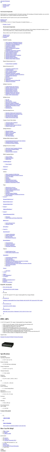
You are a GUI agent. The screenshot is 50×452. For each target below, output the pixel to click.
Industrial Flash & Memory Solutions (13, 55)
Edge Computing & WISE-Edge (12, 174)
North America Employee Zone (12, 252)
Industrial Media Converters (11, 90)
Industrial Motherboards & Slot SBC (13, 104)
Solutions (5, 169)
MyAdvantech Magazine (11, 237)
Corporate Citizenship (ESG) (10, 440)
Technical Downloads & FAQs (8, 214)
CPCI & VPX (9, 100)
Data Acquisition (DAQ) (11, 72)
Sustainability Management (11, 257)
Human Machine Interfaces (11, 75)
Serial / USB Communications (12, 94)
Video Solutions (9, 195)
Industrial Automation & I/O (9, 279)
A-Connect (5, 276)
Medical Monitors (9, 134)
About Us (5, 229)
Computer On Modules (10, 45)
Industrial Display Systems (11, 54)
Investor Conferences (10, 245)
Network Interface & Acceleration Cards (14, 114)
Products (5, 37)
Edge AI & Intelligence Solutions (12, 48)
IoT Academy (5, 226)
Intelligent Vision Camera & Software (13, 125)
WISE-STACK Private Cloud (12, 117)
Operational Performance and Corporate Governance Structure (18, 263)
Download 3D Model (9, 336)
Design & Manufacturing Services (13, 189)
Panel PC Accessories (7, 282)
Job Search (8, 270)
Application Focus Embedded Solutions (14, 43)
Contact (4, 271)
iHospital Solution (9, 131)
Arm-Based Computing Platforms (13, 44)
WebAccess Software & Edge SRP (13, 80)
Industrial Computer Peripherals (12, 103)
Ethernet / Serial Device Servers (12, 87)
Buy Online (6, 431)
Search (4, 6)
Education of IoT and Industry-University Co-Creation (17, 261)
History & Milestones (10, 235)
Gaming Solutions (9, 190)
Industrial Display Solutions (11, 193)
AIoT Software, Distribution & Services (14, 42)
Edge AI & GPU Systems (11, 102)
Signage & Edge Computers (11, 151)
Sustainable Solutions (10, 259)
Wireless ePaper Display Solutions (13, 58)
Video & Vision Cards (10, 126)
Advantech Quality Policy (8, 204)
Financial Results (9, 242)
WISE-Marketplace (7, 275)
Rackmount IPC (9, 107)
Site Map (5, 443)
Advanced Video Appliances (12, 122)
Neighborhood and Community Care (13, 262)
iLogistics (8, 192)
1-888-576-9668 (7, 433)
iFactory (7, 177)
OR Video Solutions (10, 135)
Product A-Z (5, 166)
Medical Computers (10, 133)
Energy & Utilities (9, 176)
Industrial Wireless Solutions (11, 57)
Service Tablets (9, 156)
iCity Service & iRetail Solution (12, 149)
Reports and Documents (11, 264)
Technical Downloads (18, 336)
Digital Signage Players (10, 47)
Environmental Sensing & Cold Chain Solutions (15, 140)
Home (4, 278)
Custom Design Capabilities (11, 63)
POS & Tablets (9, 150)
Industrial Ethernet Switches (11, 88)
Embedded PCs (9, 49)
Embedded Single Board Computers (13, 50)
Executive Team (9, 236)
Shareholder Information (11, 246)
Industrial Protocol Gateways (12, 91)
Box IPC (7, 99)
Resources (8, 216)
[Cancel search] (31, 22)
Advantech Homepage (5, 1)
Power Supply (9, 164)
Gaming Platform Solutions (11, 52)
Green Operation (9, 258)
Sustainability (5, 255)
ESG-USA (8, 265)
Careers (4, 268)
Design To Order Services (7, 201)
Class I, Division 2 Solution (11, 71)
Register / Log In (6, 24)
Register (5, 4)
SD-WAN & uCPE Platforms (12, 116)
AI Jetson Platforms (10, 123)
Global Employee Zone (10, 251)
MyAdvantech (6, 5)
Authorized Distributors (7, 209)
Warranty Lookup (9, 224)
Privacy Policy (6, 444)
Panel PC (8, 76)
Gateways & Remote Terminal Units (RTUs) (15, 74)
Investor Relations (6, 240)
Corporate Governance (10, 244)
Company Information (10, 234)
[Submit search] (30, 22)
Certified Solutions (9, 69)
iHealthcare (8, 178)
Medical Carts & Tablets (11, 132)
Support (4, 211)
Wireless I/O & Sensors (10, 81)
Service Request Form (10, 223)
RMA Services (5, 220)
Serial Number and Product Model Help (14, 218)
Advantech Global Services (8, 199)
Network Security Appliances (12, 115)
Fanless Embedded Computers (12, 51)
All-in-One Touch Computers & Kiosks (14, 148)
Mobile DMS (8, 159)
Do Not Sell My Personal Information (11, 446)
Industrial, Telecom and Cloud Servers (13, 112)
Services (5, 196)
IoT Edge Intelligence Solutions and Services (15, 194)
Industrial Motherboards (11, 56)
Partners (4, 206)
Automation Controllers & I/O (12, 68)
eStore (4, 274)
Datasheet (3, 336)
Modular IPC (8, 106)
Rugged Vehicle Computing (11, 188)
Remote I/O (8, 79)
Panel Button (3, 20)
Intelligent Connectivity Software (12, 93)
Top (2, 449)
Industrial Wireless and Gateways (12, 92)
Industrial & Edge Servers (11, 180)
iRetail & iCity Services (10, 187)
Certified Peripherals (7, 161)
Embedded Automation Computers (13, 73)
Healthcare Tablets (9, 157)
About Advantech (6, 231)
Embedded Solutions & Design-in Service (14, 175)
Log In (8, 4)
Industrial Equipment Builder (12, 181)
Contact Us (6, 439)
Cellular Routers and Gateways (12, 86)
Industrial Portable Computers (12, 142)
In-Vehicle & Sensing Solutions (12, 143)
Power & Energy (9, 78)
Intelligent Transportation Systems (13, 105)
